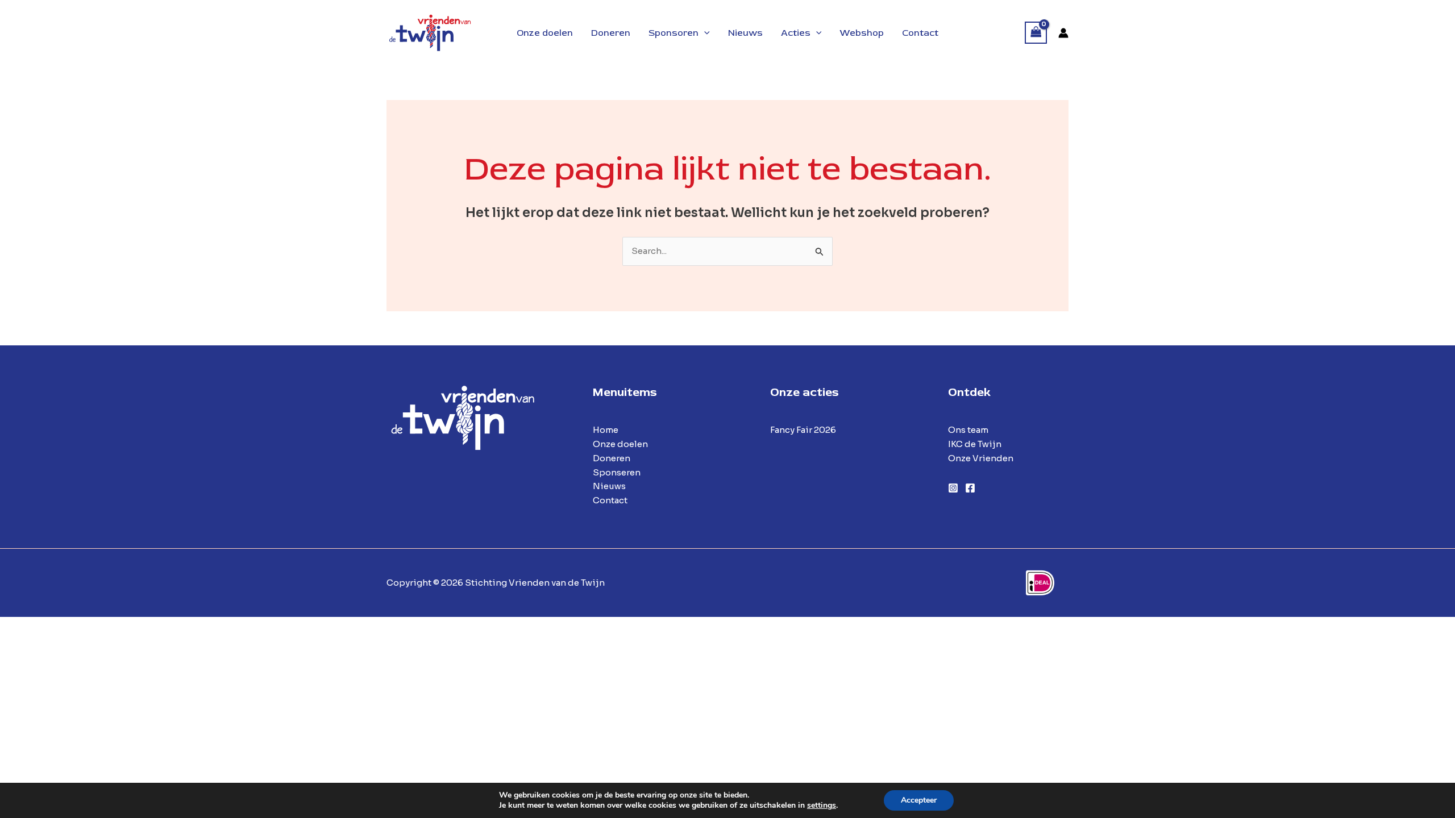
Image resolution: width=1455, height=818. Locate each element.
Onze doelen (620, 444)
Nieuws (609, 486)
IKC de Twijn (974, 444)
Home (605, 429)
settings (821, 805)
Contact (610, 500)
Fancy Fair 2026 (803, 429)
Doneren (611, 458)
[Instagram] (953, 488)
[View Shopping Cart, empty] (1036, 33)
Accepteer (919, 800)
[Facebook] (970, 488)
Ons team (968, 429)
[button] (704, 33)
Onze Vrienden (980, 458)
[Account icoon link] (1063, 33)
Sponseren (617, 472)
